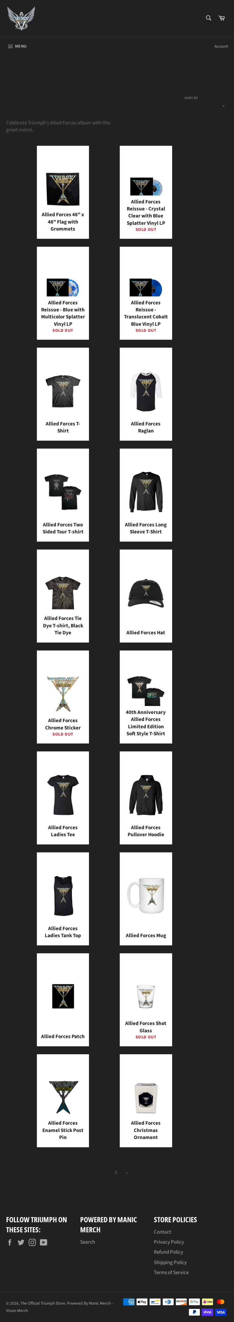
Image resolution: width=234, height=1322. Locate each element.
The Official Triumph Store (42, 1303)
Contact (162, 1232)
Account (221, 46)
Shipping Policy (170, 1262)
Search (87, 1242)
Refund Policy (168, 1252)
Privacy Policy (169, 1242)
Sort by (191, 98)
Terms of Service (171, 1272)
